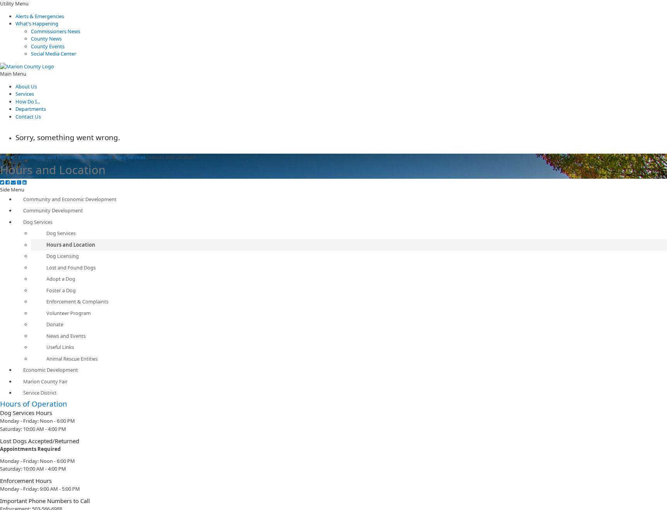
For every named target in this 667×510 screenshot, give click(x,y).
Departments (30, 108)
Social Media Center (53, 53)
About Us (26, 86)
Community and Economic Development (65, 157)
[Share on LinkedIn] (24, 182)
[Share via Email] (13, 182)
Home (7, 157)
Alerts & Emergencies (39, 16)
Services (24, 93)
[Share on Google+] (19, 182)
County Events (47, 46)
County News (46, 38)
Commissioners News (55, 31)
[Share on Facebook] (7, 182)
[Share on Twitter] (2, 182)
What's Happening (36, 23)
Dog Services (131, 157)
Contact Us (28, 116)
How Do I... (27, 101)
